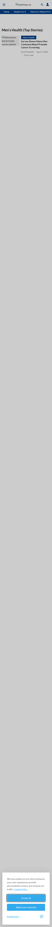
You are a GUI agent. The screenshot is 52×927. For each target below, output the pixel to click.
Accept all (26, 898)
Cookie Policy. (21, 889)
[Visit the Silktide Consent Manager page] (41, 916)
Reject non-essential (26, 907)
